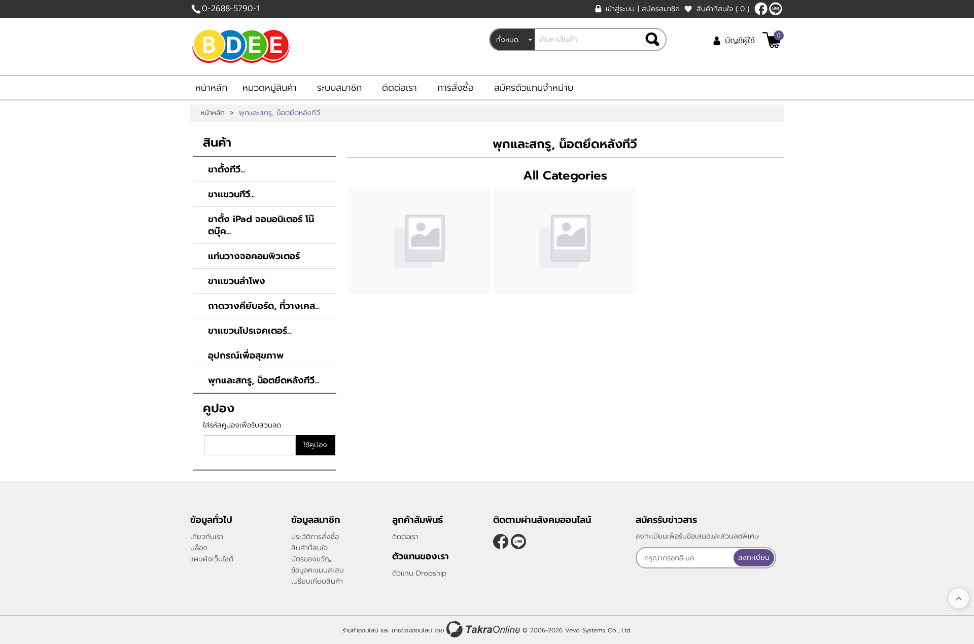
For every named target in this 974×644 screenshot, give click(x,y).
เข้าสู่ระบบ (620, 9)
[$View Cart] (771, 40)
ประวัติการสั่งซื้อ (315, 536)
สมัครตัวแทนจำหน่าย (533, 88)
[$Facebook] (761, 8)
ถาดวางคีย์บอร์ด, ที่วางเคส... (264, 306)
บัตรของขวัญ (311, 559)
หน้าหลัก (211, 88)
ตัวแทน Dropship (419, 573)
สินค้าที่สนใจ (723, 9)
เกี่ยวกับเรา (206, 536)
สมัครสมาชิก (661, 9)
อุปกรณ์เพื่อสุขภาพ (246, 355)
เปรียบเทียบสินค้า (317, 581)
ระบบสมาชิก (339, 88)
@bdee (775, 8)
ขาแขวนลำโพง (236, 281)
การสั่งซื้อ (455, 88)
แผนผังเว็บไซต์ (211, 559)
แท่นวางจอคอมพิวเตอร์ (254, 256)
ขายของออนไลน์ (412, 630)
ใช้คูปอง (315, 445)
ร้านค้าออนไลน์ (360, 630)
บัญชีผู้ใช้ (740, 40)
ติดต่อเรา (399, 88)
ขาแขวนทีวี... (231, 194)
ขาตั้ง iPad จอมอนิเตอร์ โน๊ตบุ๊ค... (261, 225)
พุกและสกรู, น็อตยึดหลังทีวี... (263, 380)
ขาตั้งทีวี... (226, 169)
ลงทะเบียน (754, 557)
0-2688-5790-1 (231, 9)
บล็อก (198, 548)
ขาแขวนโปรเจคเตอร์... (250, 331)
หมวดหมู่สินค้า (269, 88)
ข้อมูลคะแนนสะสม (317, 570)
